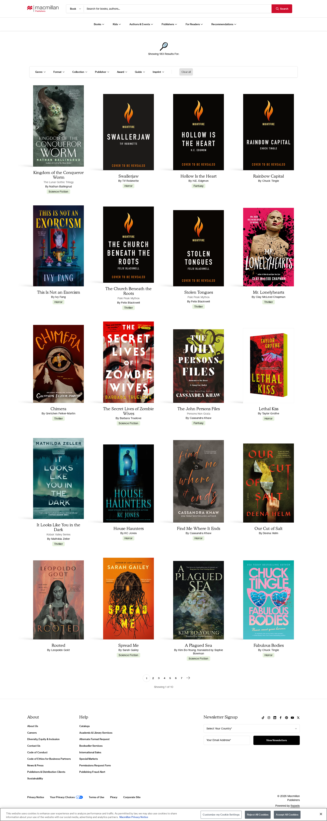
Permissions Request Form (95, 765)
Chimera (58, 408)
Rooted (58, 645)
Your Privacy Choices (62, 797)
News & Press (35, 765)
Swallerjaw (128, 176)
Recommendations (222, 24)
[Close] (321, 814)
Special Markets (88, 758)
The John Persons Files (199, 408)
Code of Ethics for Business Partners (49, 758)
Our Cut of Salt (269, 528)
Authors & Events (139, 24)
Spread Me (128, 645)
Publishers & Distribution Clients (46, 771)
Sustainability (35, 778)
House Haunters (129, 528)
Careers (32, 732)
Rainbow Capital (268, 176)
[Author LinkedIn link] (274, 718)
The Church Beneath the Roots (128, 291)
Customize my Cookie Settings (221, 814)
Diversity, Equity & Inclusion (43, 739)
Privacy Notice (35, 797)
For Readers (193, 24)
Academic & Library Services (95, 732)
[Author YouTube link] (292, 718)
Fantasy (199, 185)
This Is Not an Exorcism (58, 292)
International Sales (90, 752)
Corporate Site (132, 797)
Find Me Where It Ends (198, 528)
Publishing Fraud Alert (92, 771)
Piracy (113, 797)
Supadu (295, 805)
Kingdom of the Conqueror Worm (58, 174)
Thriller (128, 307)
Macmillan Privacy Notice (133, 817)
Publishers (168, 24)
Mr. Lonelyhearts (268, 292)
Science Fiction (58, 191)
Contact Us (33, 745)
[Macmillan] (42, 8)
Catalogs (84, 726)
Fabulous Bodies (269, 645)
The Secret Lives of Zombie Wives (128, 411)
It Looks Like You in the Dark (58, 527)
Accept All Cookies (287, 814)
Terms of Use (96, 797)
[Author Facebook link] (280, 718)
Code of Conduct (37, 752)
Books (97, 24)
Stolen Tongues (198, 292)
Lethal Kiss (268, 408)
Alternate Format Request (94, 739)
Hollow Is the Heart (199, 176)
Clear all (186, 71)
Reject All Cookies (258, 814)
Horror (128, 185)
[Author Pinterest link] (286, 718)
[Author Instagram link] (268, 718)
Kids (115, 24)
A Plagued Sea (198, 645)
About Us (32, 726)
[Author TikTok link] (263, 718)
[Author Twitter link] (298, 718)
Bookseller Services (91, 745)
